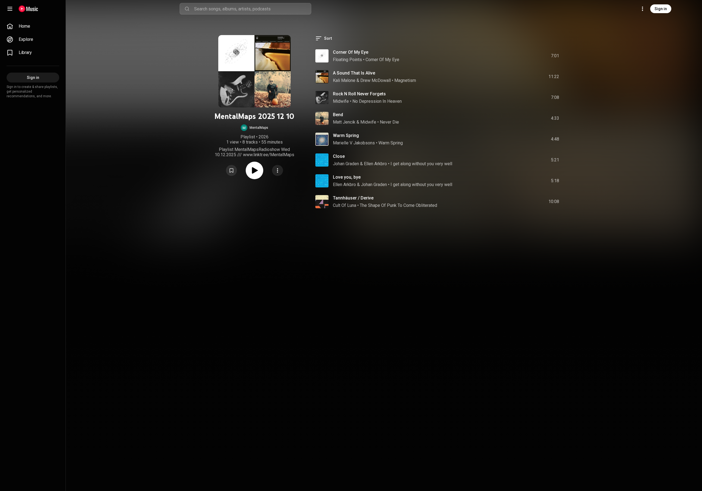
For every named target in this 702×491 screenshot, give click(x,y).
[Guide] (10, 8)
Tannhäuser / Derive (353, 198)
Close (339, 156)
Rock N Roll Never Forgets (359, 93)
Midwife (341, 101)
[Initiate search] (187, 8)
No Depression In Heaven (377, 101)
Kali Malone (344, 80)
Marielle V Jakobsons (354, 142)
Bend (338, 114)
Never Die (389, 122)
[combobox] (252, 8)
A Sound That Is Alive (354, 73)
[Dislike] (524, 56)
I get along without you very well (421, 163)
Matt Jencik (344, 122)
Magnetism (405, 80)
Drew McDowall (375, 80)
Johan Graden (346, 163)
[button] (254, 127)
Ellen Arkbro (375, 163)
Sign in (661, 9)
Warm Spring (346, 135)
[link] (33, 26)
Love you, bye (347, 177)
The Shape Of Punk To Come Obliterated (398, 205)
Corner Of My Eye (350, 52)
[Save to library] (231, 170)
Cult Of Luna (344, 205)
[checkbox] (555, 56)
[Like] (514, 56)
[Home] (28, 8)
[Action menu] (277, 170)
